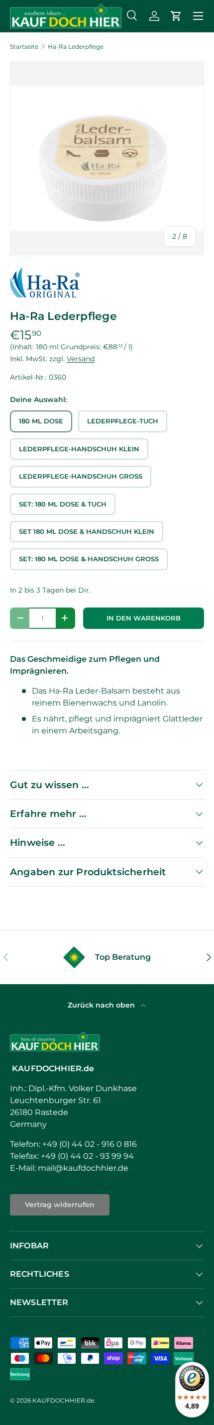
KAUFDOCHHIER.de (63, 1400)
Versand (81, 358)
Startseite (24, 47)
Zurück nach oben (102, 1005)
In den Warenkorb (144, 618)
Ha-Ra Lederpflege (76, 47)
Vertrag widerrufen (60, 1204)
